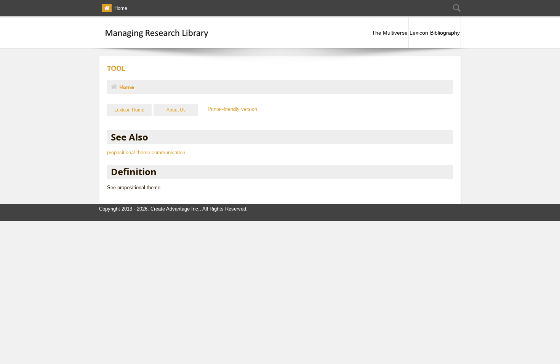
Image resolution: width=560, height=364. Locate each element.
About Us (176, 109)
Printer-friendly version (232, 109)
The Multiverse (390, 33)
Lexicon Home (129, 109)
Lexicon (419, 33)
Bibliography (445, 33)
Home (120, 8)
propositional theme (128, 152)
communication (168, 152)
